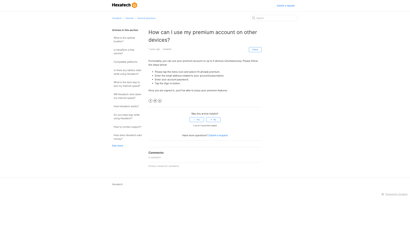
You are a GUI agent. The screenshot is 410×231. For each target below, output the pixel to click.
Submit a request (286, 5)
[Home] (124, 7)
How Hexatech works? (126, 106)
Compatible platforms (125, 61)
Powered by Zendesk (396, 194)
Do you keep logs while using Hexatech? (127, 116)
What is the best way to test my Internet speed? (127, 84)
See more (117, 145)
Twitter (155, 101)
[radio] (196, 119)
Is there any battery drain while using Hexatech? (127, 72)
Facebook (150, 101)
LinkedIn (160, 101)
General (129, 18)
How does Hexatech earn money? (128, 137)
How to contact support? (127, 126)
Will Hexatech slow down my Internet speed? (127, 96)
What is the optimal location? (124, 39)
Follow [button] (255, 49)
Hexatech (117, 18)
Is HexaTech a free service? (124, 51)
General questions (146, 18)
